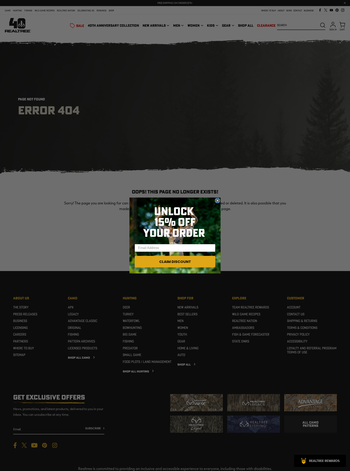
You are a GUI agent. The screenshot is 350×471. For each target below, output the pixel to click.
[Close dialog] (218, 201)
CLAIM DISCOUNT (175, 261)
